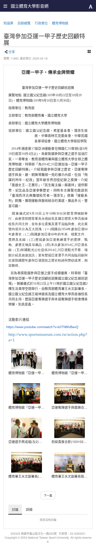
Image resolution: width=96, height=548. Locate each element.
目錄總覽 (24, 23)
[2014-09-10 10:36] (26, 359)
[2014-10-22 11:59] (69, 428)
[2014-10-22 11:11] (69, 462)
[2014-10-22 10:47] (26, 428)
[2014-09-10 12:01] (26, 393)
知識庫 (8, 23)
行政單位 (41, 23)
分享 (11, 51)
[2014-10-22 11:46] (26, 462)
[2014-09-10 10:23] (69, 359)
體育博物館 (60, 23)
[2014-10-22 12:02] (69, 393)
